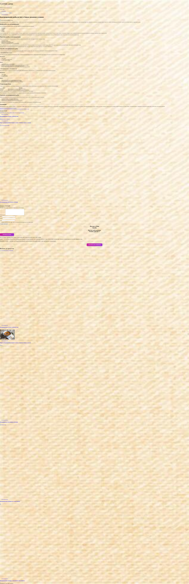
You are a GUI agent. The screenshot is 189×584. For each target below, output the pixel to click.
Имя (1, 216)
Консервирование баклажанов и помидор (9, 202)
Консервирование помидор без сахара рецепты (10, 501)
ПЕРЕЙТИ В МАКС (7, 234)
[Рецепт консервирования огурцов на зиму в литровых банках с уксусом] (4, 119)
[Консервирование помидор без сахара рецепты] (74, 424)
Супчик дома (6, 3)
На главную (4, 11)
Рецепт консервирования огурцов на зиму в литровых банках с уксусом (15, 122)
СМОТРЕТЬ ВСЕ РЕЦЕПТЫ (94, 244)
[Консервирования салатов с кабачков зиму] (12, 112)
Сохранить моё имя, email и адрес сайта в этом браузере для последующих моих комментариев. (17, 222)
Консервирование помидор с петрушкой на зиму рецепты (12, 580)
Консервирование (5, 14)
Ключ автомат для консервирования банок (8, 108)
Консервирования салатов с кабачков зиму (9, 116)
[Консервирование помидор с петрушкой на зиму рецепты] (74, 504)
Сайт (1, 220)
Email (1, 218)
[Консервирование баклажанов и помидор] (74, 125)
